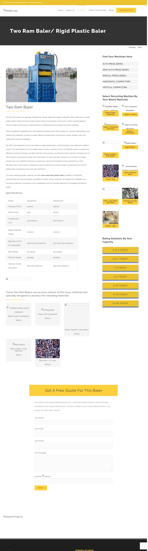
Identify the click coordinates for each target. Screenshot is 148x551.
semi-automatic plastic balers (53, 175)
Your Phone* (40, 441)
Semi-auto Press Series (116, 70)
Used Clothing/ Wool (130, 173)
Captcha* (38, 476)
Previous (132, 47)
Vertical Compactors (115, 87)
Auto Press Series (113, 64)
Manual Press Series (114, 75)
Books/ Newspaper (130, 132)
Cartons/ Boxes (130, 114)
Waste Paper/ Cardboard (110, 113)
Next (140, 47)
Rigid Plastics (130, 147)
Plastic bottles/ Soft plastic (110, 155)
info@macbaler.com (35, 2)
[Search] (140, 10)
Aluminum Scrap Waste (130, 202)
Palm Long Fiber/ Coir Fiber (110, 202)
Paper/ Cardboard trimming (110, 128)
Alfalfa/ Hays (110, 226)
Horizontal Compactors (116, 81)
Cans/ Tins (110, 179)
